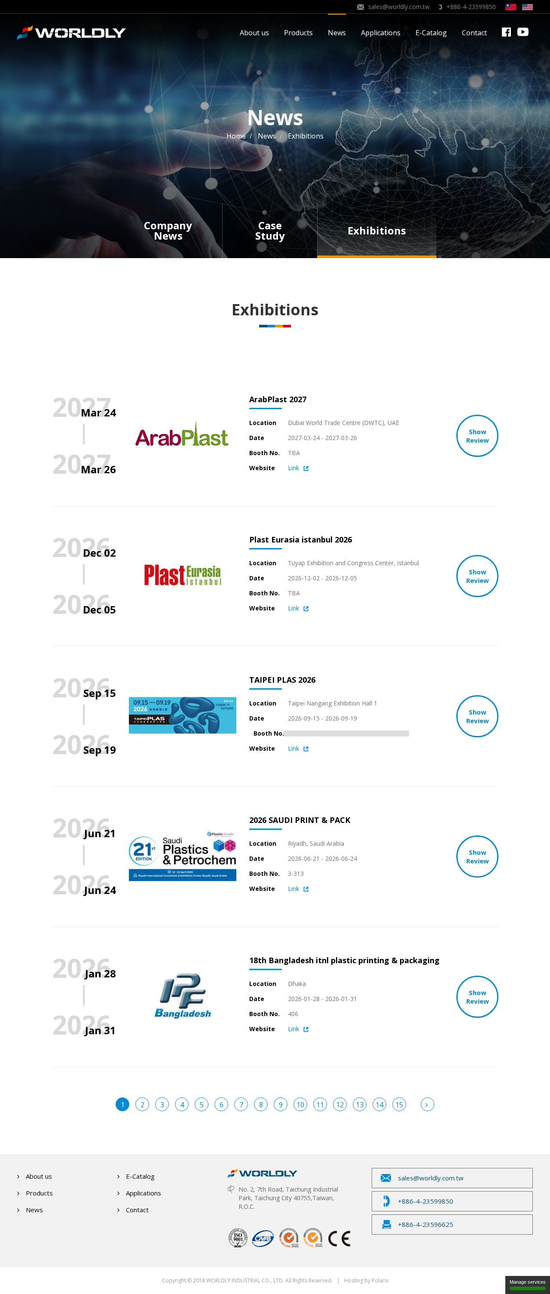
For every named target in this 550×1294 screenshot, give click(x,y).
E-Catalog (431, 32)
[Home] (262, 1171)
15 (399, 1104)
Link (293, 468)
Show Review (477, 435)
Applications (380, 32)
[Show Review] (182, 397)
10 (300, 1104)
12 (340, 1104)
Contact (474, 32)
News (337, 32)
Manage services (528, 1282)
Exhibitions (377, 230)
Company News (168, 230)
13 (360, 1104)
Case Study (270, 230)
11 (320, 1104)
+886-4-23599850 (471, 7)
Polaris (380, 1280)
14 (379, 1104)
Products (298, 32)
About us (254, 32)
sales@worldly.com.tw (399, 7)
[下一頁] (427, 1104)
